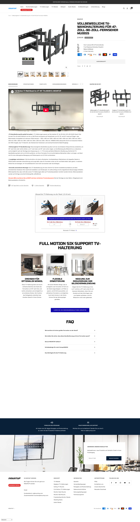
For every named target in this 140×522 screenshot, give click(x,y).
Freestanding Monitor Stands (62, 497)
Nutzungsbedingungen (80, 492)
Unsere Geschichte (99, 487)
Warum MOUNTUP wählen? (53, 341)
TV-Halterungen (44, 7)
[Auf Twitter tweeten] (87, 66)
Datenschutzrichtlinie (80, 489)
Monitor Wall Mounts (59, 494)
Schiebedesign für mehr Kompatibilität (56, 347)
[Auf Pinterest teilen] (84, 66)
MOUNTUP (80, 19)
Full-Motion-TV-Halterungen (62, 489)
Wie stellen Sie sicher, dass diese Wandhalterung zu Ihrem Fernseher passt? (67, 336)
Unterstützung (95, 7)
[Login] (127, 8)
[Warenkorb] (131, 8)
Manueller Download (100, 489)
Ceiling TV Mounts (59, 487)
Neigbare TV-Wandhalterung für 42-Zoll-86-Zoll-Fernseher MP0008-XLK (121, 111)
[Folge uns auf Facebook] (111, 483)
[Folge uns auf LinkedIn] (129, 483)
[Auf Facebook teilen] (82, 66)
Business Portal (26, 10)
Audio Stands (72, 7)
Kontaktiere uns (98, 484)
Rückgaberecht (77, 84)
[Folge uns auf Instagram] (120, 483)
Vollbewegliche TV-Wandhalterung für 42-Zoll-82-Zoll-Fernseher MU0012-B (100, 111)
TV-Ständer (55, 7)
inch (95, 223)
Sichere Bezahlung (55, 185)
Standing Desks (58, 500)
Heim (21, 7)
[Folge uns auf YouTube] (125, 483)
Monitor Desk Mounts (60, 492)
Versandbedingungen (59, 84)
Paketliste (43, 84)
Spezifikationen (28, 84)
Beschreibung (13, 84)
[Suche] (124, 8)
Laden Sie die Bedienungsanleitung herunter (70, 310)
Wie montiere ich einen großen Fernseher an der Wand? (61, 330)
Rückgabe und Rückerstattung (82, 487)
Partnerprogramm (79, 494)
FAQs (95, 481)
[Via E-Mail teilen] (89, 66)
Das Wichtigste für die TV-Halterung (55, 353)
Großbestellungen (83, 7)
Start (9, 15)
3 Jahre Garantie (39, 185)
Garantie (76, 481)
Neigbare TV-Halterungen (61, 484)
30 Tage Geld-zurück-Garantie (19, 185)
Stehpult (63, 7)
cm (95, 225)
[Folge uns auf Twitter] (116, 483)
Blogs (103, 7)
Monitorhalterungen (31, 7)
